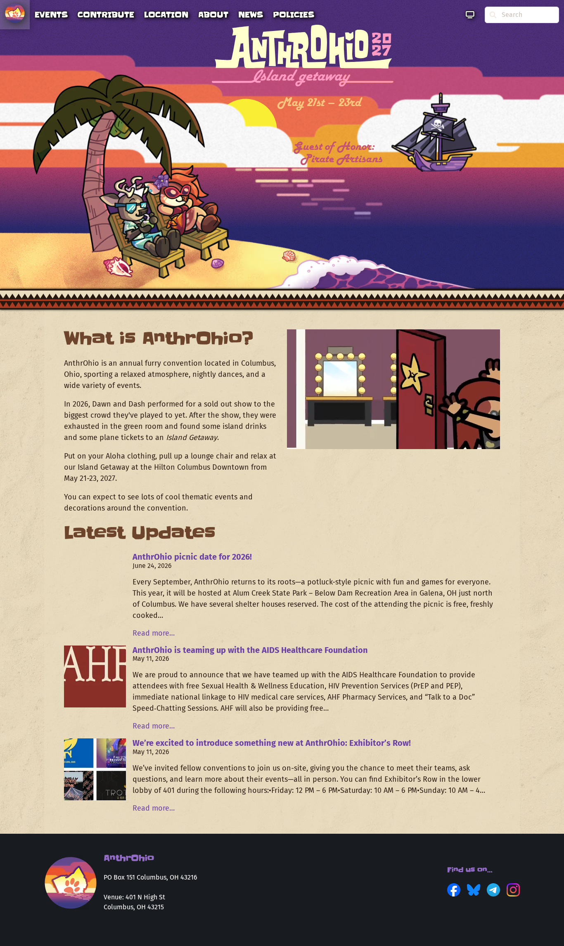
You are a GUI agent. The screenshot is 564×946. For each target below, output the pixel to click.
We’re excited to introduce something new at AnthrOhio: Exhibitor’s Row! (272, 743)
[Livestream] (470, 14)
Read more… (154, 633)
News (250, 14)
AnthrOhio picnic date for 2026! (192, 557)
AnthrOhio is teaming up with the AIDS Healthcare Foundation (250, 650)
